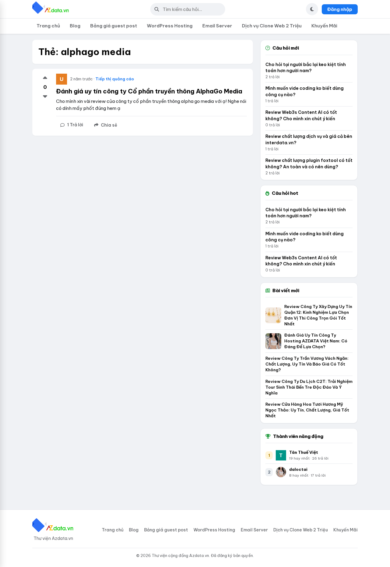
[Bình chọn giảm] (45, 96)
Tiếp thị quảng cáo (114, 78)
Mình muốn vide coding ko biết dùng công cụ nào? (304, 91)
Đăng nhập (339, 9)
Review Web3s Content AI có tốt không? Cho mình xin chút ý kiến (301, 115)
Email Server (217, 26)
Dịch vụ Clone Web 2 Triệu (272, 26)
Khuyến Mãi (324, 26)
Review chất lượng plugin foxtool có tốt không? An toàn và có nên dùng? (309, 163)
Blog (75, 26)
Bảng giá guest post (113, 26)
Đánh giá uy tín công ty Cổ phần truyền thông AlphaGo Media (149, 91)
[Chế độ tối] (312, 9)
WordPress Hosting (170, 26)
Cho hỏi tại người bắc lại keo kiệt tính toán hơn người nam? (305, 67)
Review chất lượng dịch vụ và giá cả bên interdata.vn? (308, 139)
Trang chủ (48, 26)
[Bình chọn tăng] (45, 78)
